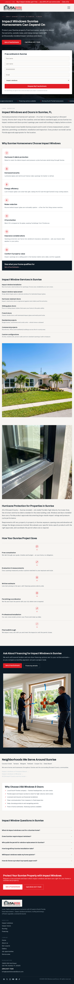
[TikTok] (19, 979)
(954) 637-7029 (7, 969)
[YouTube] (13, 979)
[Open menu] (69, 8)
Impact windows (7, 923)
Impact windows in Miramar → (12, 774)
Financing (5, 931)
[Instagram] (10, 979)
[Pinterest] (16, 979)
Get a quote (6, 946)
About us (5, 943)
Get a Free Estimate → (13, 267)
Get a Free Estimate (11, 42)
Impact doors (6, 926)
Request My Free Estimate (37, 86)
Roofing (4, 928)
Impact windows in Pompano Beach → (15, 771)
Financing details (31, 665)
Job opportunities (7, 951)
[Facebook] (4, 979)
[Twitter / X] (7, 979)
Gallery (4, 948)
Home (4, 940)
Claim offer (65, 2)
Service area (6, 954)
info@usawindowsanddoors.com (12, 971)
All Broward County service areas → (14, 776)
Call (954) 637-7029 (32, 42)
